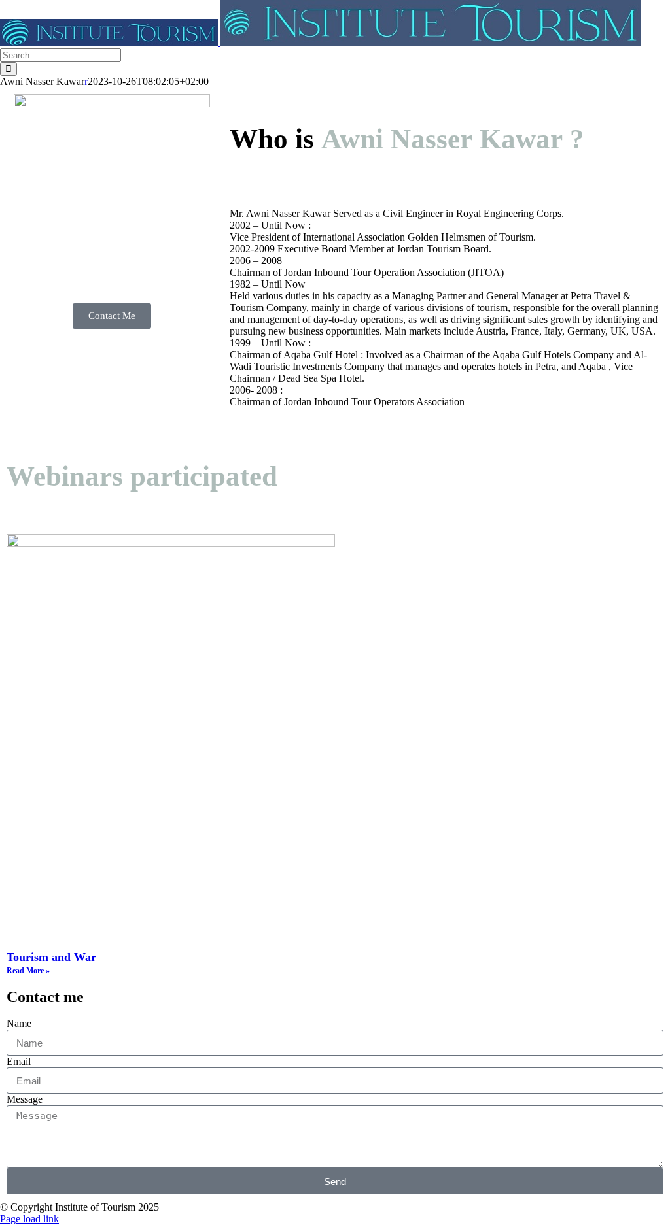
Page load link (29, 1218)
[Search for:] (60, 54)
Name (19, 1023)
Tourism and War (51, 957)
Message (25, 1099)
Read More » (28, 970)
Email (19, 1061)
